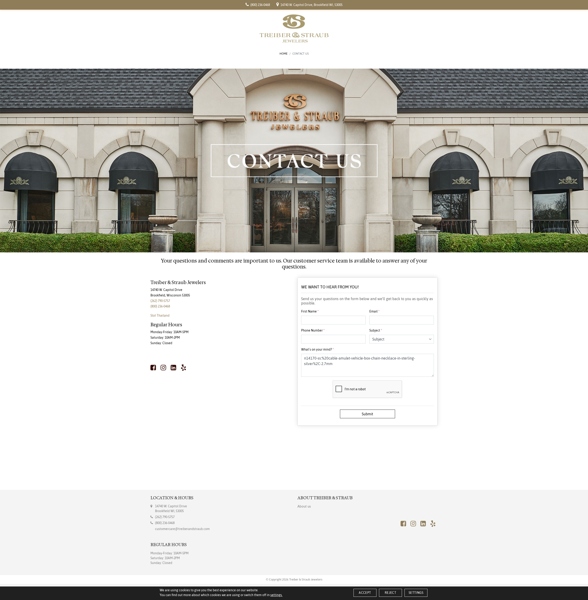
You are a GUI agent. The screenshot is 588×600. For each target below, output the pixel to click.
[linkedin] (173, 367)
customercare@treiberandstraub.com (182, 529)
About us (304, 506)
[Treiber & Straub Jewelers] (294, 28)
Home (284, 53)
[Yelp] (183, 367)
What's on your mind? (317, 349)
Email (374, 311)
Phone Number (313, 330)
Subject (375, 330)
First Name (310, 311)
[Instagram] (163, 367)
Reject (390, 592)
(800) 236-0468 (160, 306)
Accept (365, 592)
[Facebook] (154, 367)
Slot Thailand (160, 315)
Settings (416, 592)
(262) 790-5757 (160, 301)
